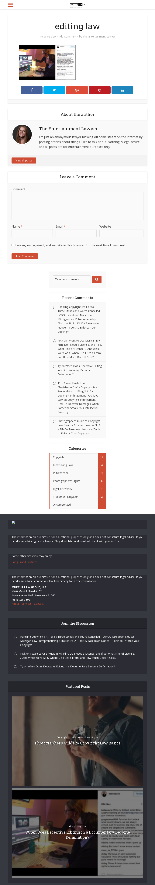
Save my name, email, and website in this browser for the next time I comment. (70, 245)
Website (105, 226)
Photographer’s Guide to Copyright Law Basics (77, 743)
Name (17, 226)
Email (61, 226)
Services (27, 603)
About (15, 603)
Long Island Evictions (24, 562)
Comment (18, 189)
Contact (39, 603)
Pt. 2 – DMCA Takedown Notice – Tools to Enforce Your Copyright (78, 327)
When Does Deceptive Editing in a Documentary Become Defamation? (80, 370)
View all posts (24, 160)
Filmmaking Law (77, 826)
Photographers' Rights (85, 737)
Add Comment (67, 36)
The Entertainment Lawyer (99, 36)
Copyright (62, 737)
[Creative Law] (77, 4)
